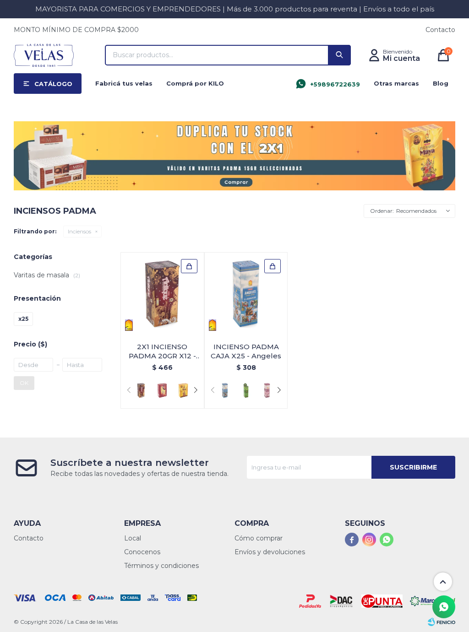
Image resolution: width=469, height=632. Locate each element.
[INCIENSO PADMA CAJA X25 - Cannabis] (246, 390)
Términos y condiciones (161, 566)
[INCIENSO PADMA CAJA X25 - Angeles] (246, 294)
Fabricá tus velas (124, 83)
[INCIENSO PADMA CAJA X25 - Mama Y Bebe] (267, 390)
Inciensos (79, 231)
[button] (339, 55)
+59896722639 (335, 84)
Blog (440, 83)
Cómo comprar (258, 538)
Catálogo (53, 83)
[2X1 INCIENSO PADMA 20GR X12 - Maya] (183, 390)
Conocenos (142, 552)
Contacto (440, 30)
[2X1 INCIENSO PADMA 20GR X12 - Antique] (162, 294)
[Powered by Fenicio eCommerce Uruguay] (441, 622)
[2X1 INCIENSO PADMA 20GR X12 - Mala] (162, 390)
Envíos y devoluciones (269, 552)
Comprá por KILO (195, 83)
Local (132, 538)
